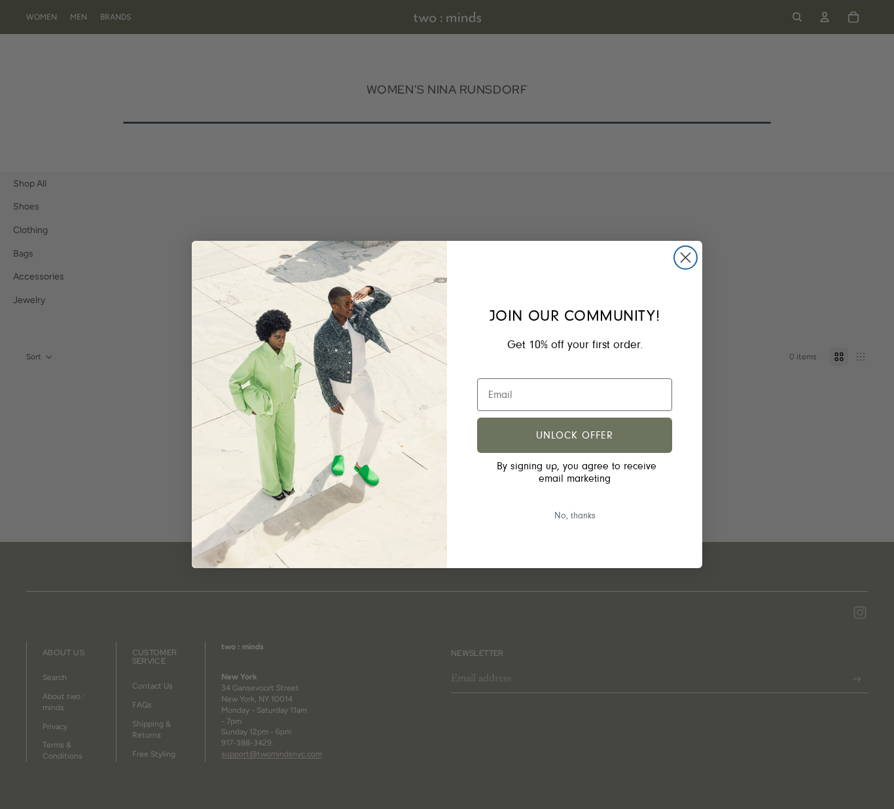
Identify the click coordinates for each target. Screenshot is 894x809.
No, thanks (575, 515)
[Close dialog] (685, 257)
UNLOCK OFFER (574, 435)
